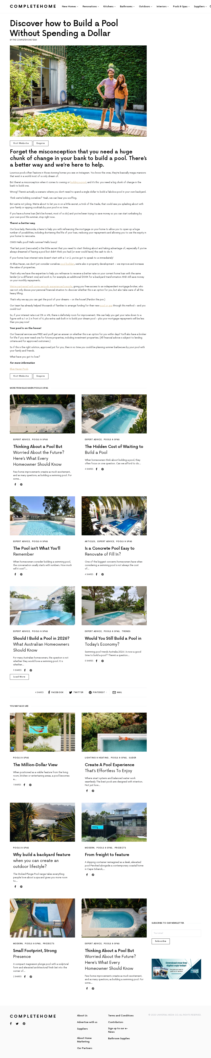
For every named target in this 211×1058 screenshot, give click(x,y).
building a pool (78, 182)
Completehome (33, 6)
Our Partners (84, 1048)
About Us (82, 1015)
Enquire (41, 143)
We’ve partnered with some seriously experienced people (41, 286)
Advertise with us (87, 1022)
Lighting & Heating (97, 758)
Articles (90, 541)
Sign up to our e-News (118, 1030)
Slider (132, 758)
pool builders (67, 264)
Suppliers (82, 1028)
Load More (19, 677)
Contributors (115, 1022)
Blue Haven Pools (19, 369)
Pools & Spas (40, 440)
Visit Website (21, 143)
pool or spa (106, 305)
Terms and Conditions (121, 1015)
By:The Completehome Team (23, 40)
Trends (126, 631)
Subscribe (160, 941)
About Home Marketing (84, 1040)
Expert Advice (21, 440)
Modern (89, 848)
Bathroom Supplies (119, 1038)
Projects (120, 848)
